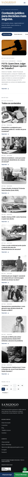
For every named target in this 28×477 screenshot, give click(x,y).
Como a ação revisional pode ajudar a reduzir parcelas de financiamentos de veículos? (14, 247)
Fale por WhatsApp (6, 444)
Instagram (4, 449)
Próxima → (5, 392)
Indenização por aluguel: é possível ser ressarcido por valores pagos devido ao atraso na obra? (13, 278)
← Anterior (5, 385)
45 (18, 385)
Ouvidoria (4, 433)
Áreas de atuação (6, 422)
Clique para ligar (5, 442)
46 (22, 385)
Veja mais (5, 89)
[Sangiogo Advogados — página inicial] (9, 2)
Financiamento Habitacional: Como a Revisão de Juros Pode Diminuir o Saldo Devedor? (13, 369)
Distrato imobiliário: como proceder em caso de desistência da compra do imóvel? (13, 160)
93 (18, 389)
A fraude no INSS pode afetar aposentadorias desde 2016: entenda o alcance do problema (12, 338)
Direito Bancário (18, 34)
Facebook (4, 452)
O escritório (4, 425)
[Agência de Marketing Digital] (14, 469)
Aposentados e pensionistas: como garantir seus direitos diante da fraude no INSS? (13, 308)
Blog (3, 427)
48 (7, 389)
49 (11, 389)
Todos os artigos (7, 34)
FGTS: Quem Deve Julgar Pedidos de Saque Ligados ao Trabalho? (14, 66)
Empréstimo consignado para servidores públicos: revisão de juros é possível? (14, 129)
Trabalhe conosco (6, 430)
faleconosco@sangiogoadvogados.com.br (12, 447)
